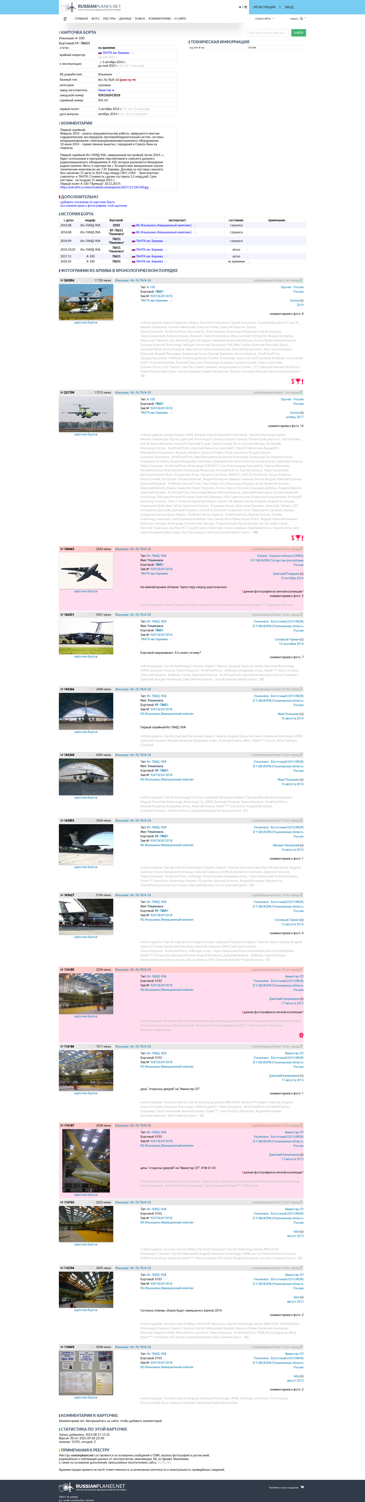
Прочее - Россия (292, 287)
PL (163, 1462)
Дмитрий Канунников (284, 998)
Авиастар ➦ (106, 90)
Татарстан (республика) (288, 560)
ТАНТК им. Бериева (115, 52)
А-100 (151, 287)
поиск (140, 18)
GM (258, 560)
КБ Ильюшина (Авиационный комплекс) (164, 225)
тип (164, 981)
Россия (299, 291)
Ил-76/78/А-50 (141, 280)
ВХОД (289, 7)
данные (125, 18)
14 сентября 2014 (291, 644)
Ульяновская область (288, 626)
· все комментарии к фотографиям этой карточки (93, 205)
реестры (109, 18)
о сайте (180, 18)
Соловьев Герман (287, 639)
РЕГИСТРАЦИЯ (264, 7)
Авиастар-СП (294, 976)
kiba (296, 1231)
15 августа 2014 (292, 924)
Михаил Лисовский (286, 845)
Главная (81, 18)
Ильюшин (122, 280)
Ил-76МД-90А (156, 555)
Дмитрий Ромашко (286, 573)
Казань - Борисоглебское (280, 555)
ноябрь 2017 (295, 417)
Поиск (295, 19)
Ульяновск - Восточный (279, 621)
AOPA (265, 560)
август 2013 (295, 1236)
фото (95, 18)
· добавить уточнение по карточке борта (87, 202)
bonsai (294, 300)
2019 (300, 305)
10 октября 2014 (292, 578)
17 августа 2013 (292, 1003)
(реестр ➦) (128, 79)
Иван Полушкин (288, 714)
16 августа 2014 (292, 718)
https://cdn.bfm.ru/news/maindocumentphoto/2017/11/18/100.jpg (104, 187)
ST (159, 1462)
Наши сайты (263, 18)
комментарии (160, 18)
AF (168, 1462)
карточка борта (85, 322)
